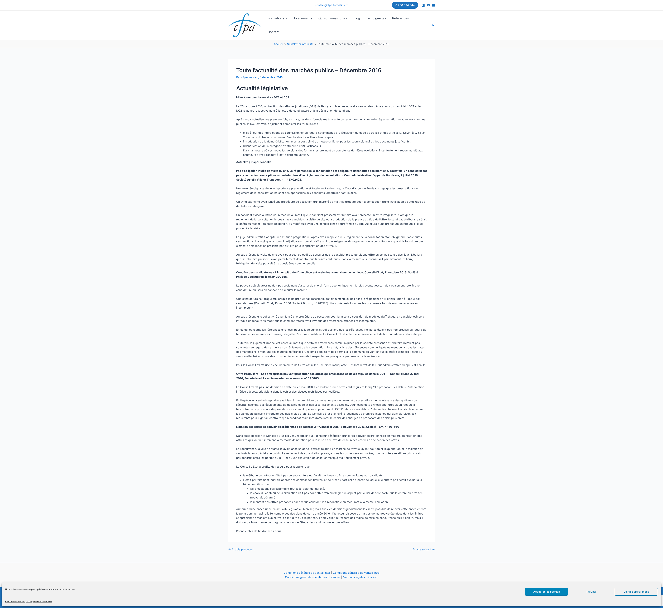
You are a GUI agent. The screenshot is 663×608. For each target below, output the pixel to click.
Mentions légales (354, 577)
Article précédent (241, 549)
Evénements (303, 18)
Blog (356, 18)
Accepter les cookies (546, 591)
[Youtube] (428, 5)
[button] (405, 5)
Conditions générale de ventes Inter (307, 572)
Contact (274, 32)
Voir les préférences (636, 591)
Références (400, 18)
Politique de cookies (15, 601)
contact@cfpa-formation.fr (331, 5)
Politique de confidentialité (39, 601)
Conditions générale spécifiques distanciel (312, 577)
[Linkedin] (423, 5)
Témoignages (376, 18)
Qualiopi (372, 577)
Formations (276, 18)
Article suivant (423, 549)
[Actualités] (433, 5)
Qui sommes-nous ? (332, 18)
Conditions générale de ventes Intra (356, 572)
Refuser (591, 591)
